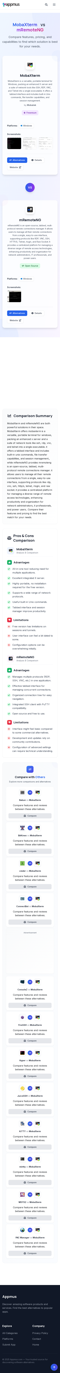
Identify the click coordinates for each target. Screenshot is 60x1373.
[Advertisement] (30, 368)
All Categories (10, 1333)
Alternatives (19, 160)
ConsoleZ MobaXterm (30, 989)
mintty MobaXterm (30, 1166)
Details (38, 160)
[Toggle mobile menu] (54, 4)
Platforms (7, 1338)
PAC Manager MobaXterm (30, 1237)
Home (35, 1344)
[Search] (46, 4)
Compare (32, 816)
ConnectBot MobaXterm (30, 906)
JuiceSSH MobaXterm (30, 1096)
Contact (36, 1338)
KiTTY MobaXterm (30, 1131)
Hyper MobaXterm (30, 1060)
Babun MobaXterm (30, 800)
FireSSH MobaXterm (30, 1025)
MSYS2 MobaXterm (30, 1202)
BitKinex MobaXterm (30, 835)
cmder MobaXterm (30, 871)
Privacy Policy (40, 1333)
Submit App (8, 1344)
